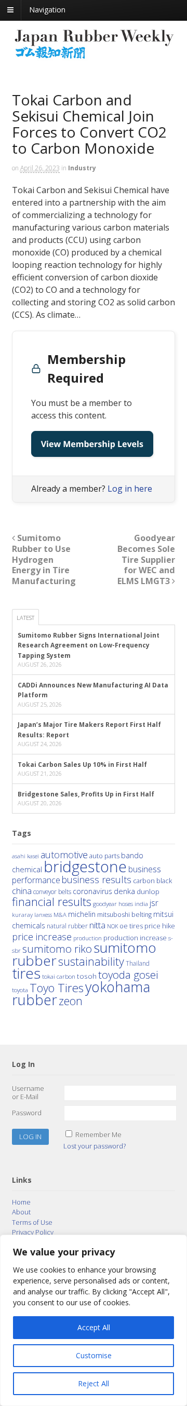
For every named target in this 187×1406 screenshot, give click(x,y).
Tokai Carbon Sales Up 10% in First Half (82, 764)
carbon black (152, 880)
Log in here (130, 488)
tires (26, 973)
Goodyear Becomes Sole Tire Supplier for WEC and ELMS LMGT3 (146, 559)
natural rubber (67, 926)
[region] (93, 1320)
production (87, 938)
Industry (82, 168)
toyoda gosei (128, 974)
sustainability (91, 961)
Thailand (138, 963)
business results (96, 879)
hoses (125, 903)
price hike (159, 925)
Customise (94, 1355)
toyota (20, 990)
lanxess (43, 914)
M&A (60, 914)
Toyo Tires (57, 988)
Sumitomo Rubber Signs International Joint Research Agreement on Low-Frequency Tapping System (88, 645)
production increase (135, 937)
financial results (51, 901)
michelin (82, 914)
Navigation (47, 10)
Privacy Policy (33, 1232)
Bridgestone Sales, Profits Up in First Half (86, 794)
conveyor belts (52, 891)
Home (21, 1202)
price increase (42, 936)
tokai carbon (58, 976)
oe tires (131, 926)
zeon (71, 1000)
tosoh (87, 976)
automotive (64, 854)
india (141, 903)
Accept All (93, 1327)
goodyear (105, 904)
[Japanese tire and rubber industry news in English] (94, 56)
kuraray (22, 914)
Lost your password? (94, 1146)
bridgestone (85, 866)
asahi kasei (25, 856)
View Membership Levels (92, 444)
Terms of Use (32, 1222)
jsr (154, 903)
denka (124, 891)
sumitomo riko (57, 948)
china (22, 891)
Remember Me (98, 1134)
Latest (25, 617)
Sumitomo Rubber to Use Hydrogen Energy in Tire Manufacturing (44, 559)
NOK (112, 926)
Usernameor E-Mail (28, 1092)
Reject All (93, 1383)
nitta (97, 925)
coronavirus (92, 891)
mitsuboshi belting (124, 914)
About (21, 1211)
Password (27, 1112)
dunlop (148, 891)
